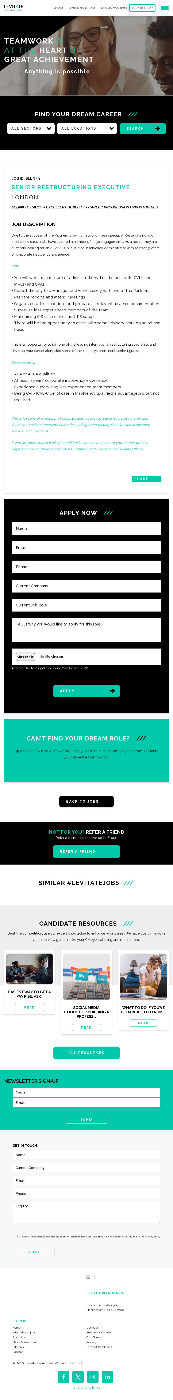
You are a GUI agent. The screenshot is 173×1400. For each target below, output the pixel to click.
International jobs (82, 8)
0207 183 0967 (142, 8)
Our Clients (93, 1337)
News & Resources (25, 1342)
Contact (18, 1351)
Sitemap (18, 1347)
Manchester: (105, 1309)
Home (16, 1327)
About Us (19, 1337)
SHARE (141, 479)
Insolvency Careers (114, 8)
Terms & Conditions (99, 1347)
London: (102, 1305)
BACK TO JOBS (82, 801)
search (135, 129)
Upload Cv (86, 751)
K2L (81, 1363)
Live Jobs (57, 8)
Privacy (91, 1342)
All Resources (86, 1053)
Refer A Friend (78, 852)
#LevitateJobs (86, 1387)
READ (29, 1007)
